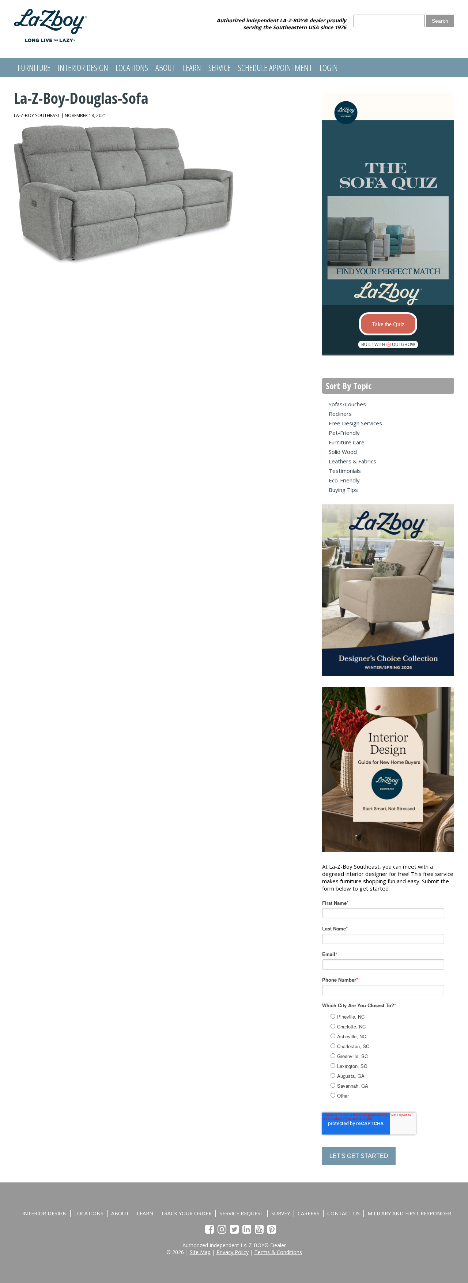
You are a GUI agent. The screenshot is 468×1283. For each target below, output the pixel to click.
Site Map (200, 1252)
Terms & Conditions (278, 1252)
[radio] (397, 1016)
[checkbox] (396, 1055)
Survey (280, 1213)
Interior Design (83, 67)
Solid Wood (343, 451)
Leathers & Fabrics (352, 461)
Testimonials (345, 470)
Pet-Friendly (344, 432)
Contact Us (343, 1213)
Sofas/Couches (347, 404)
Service (219, 67)
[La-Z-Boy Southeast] (50, 40)
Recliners (340, 413)
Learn (192, 67)
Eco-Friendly (344, 480)
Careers (309, 1213)
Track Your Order (186, 1213)
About (165, 67)
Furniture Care (347, 442)
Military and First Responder (409, 1213)
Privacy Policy (232, 1252)
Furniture (34, 67)
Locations (132, 67)
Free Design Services (355, 423)
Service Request (241, 1213)
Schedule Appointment (275, 67)
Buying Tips (343, 489)
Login (329, 67)
